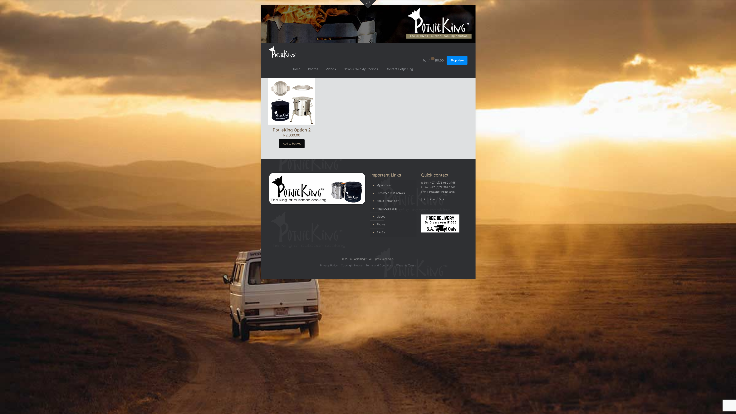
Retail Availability (387, 208)
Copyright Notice (351, 265)
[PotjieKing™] (283, 51)
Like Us (435, 199)
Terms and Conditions (379, 265)
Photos (381, 224)
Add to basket (292, 143)
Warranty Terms (406, 265)
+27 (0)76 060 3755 (443, 182)
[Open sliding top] (368, 4)
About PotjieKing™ (388, 200)
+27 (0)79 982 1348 (443, 187)
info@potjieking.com (442, 191)
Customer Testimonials (391, 193)
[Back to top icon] (718, 406)
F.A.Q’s (381, 232)
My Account (384, 185)
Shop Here (457, 60)
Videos (381, 216)
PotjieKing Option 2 (292, 129)
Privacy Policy (329, 265)
